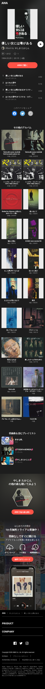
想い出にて (33, 211)
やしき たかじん (22, 48)
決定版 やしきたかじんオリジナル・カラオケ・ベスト (33, 390)
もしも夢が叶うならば (11, 270)
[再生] (41, 44)
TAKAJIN (11, 389)
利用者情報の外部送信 (9, 660)
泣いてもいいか (11, 330)
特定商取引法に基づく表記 (31, 660)
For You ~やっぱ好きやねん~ (11, 419)
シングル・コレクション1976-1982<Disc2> (11, 183)
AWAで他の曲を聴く (22, 512)
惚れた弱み (11, 241)
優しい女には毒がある (31, 613)
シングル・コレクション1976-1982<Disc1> (33, 183)
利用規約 (5, 656)
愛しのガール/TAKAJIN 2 (33, 359)
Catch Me (33, 419)
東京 (33, 300)
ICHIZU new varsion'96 (33, 241)
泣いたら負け (33, 270)
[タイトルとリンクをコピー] (30, 113)
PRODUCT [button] (7, 623)
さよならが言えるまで (11, 300)
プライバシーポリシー (20, 656)
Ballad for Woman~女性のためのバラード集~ (11, 212)
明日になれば (11, 359)
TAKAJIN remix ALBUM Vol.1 (33, 153)
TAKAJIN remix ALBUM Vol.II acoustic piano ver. (11, 153)
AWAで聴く (22, 65)
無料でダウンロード (22, 559)
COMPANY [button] (8, 631)
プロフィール (33, 330)
